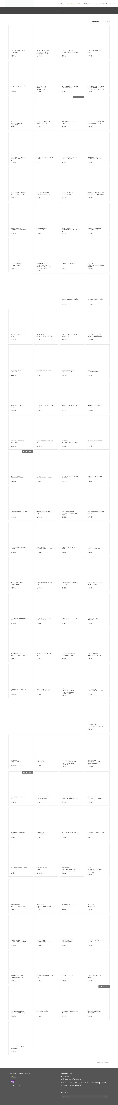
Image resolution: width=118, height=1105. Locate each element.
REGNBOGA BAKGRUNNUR (16, 760)
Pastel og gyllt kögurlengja (68, 654)
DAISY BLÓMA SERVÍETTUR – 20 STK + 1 (70, 229)
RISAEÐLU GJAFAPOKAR (41, 833)
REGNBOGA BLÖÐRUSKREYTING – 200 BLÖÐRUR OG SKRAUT (70, 762)
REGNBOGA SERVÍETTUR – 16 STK (95, 797)
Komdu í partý (73, 4)
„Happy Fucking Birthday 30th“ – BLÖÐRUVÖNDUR (43, 52)
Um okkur (87, 4)
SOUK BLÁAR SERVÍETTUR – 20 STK (18, 905)
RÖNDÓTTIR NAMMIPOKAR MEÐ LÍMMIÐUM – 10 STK (69, 869)
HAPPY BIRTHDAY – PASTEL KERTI (69, 370)
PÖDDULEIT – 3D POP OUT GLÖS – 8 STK (44, 689)
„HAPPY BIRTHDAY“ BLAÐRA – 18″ (18, 51)
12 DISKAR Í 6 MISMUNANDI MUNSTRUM (41, 88)
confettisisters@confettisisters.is (71, 1079)
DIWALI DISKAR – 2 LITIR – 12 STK (17, 264)
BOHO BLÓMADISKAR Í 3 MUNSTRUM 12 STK (19, 193)
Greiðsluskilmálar (15, 1086)
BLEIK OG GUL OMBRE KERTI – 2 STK (70, 157)
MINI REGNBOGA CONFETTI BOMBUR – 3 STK (70, 513)
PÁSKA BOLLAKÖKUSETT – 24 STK (95, 549)
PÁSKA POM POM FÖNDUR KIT (17, 583)
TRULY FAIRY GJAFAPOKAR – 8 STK (44, 941)
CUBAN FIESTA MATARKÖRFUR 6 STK (18, 228)
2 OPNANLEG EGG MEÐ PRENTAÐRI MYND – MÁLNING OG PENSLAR (96, 88)
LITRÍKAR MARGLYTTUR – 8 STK (44, 477)
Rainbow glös (42, 1011)
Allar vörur (101, 4)
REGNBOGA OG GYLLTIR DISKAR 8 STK (70, 797)
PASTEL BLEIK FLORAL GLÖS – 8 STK (95, 583)
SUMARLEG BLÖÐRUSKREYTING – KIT (44, 906)
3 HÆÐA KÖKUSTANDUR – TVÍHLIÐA (17, 123)
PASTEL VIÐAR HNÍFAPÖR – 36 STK (94, 654)
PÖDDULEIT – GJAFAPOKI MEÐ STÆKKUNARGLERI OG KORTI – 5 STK (70, 691)
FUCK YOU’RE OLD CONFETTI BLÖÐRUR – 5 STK (95, 336)
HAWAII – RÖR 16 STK (69, 405)
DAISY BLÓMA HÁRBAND (41, 228)
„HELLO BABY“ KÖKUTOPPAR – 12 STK (70, 51)
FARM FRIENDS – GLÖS (70, 299)
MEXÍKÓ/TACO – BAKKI (19, 512)
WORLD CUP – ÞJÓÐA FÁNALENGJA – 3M (18, 976)
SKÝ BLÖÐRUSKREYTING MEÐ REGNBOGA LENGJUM (95, 870)
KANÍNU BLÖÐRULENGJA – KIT (70, 441)
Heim (61, 4)
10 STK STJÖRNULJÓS (18, 86)
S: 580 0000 (95, 1083)
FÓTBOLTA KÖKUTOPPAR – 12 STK (44, 335)
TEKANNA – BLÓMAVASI (92, 905)
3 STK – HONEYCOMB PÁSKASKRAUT (44, 122)
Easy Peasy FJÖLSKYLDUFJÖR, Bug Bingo (96, 265)
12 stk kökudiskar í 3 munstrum (70, 87)
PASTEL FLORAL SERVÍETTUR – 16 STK (18, 654)
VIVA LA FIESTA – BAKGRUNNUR (68, 941)
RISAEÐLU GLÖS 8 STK (70, 832)
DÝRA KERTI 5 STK (68, 263)
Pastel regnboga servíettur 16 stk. (18, 1011)
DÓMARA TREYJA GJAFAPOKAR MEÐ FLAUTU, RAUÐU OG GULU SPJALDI (44, 266)
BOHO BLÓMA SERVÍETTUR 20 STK (95, 157)
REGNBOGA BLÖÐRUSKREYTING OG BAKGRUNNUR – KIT (95, 762)
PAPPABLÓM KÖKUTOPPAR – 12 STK (44, 548)
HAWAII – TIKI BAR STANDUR (17, 441)
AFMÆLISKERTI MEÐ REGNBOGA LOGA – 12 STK (18, 158)
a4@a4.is (78, 1085)
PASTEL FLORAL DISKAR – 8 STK (93, 619)
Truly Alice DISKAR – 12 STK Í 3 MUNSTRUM (19, 941)
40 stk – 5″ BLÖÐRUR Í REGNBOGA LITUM (96, 122)
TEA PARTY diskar (69, 905)
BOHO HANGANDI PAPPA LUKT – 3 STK (43, 193)
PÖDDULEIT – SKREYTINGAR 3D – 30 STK (95, 726)
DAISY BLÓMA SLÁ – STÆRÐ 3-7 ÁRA (95, 228)
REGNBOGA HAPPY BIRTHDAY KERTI (43, 797)
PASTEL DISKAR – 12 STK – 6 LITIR (44, 619)
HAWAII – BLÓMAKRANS (93, 370)
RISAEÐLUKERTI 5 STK (19, 868)
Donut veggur (68, 975)
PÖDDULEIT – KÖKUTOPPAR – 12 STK (96, 689)
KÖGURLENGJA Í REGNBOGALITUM (17, 477)
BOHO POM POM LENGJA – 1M (67, 193)
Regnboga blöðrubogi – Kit (43, 760)
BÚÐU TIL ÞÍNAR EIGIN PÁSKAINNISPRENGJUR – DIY (96, 194)
